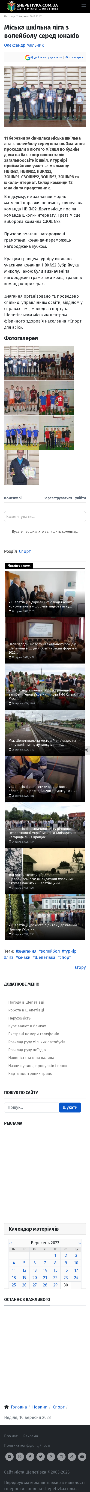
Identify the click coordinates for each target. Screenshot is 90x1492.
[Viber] (20, 1457)
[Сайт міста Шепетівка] (32, 6)
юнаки (24, 957)
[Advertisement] (45, 1178)
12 (24, 1270)
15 (55, 1270)
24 (76, 1277)
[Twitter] (40, 1457)
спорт (65, 957)
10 (76, 1262)
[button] (83, 6)
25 (14, 1285)
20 (35, 1277)
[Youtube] (82, 1457)
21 (45, 1277)
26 (24, 1285)
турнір (70, 951)
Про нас (11, 1436)
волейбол (50, 951)
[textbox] (45, 518)
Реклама (30, 1436)
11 (14, 1270)
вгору (80, 967)
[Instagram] (61, 1457)
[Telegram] (9, 1457)
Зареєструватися (58, 498)
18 (14, 1277)
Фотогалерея (74, 57)
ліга (10, 957)
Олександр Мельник (24, 45)
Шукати (70, 1107)
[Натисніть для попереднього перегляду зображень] (45, 96)
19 (24, 1277)
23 (66, 1277)
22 (55, 1277)
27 (35, 1285)
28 (45, 1285)
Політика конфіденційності (27, 1445)
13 (35, 1270)
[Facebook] (30, 1457)
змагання (27, 951)
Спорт (25, 551)
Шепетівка (45, 957)
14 (45, 1270)
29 (55, 1285)
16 (66, 1270)
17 (76, 1270)
